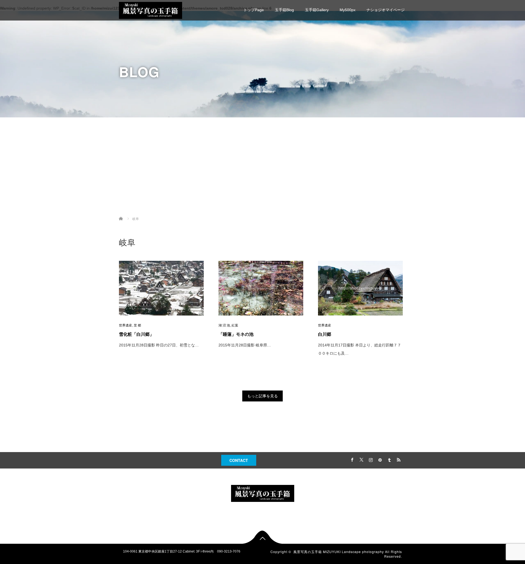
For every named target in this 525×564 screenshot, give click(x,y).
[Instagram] (370, 459)
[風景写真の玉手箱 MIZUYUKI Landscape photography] (150, 9)
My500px (347, 10)
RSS (398, 459)
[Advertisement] (262, 166)
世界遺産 (125, 325)
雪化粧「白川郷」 (136, 334)
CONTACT (238, 460)
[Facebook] (351, 459)
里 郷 (137, 325)
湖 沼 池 (224, 325)
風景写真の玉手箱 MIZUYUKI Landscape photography (338, 551)
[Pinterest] (379, 459)
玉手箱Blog (284, 10)
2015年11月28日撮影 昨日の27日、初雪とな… (159, 345)
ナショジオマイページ (385, 10)
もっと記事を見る (262, 396)
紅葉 (235, 325)
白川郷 (324, 334)
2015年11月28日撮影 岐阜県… (244, 345)
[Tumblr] (388, 459)
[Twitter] (361, 459)
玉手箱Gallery (317, 10)
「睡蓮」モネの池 (235, 334)
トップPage (253, 10)
